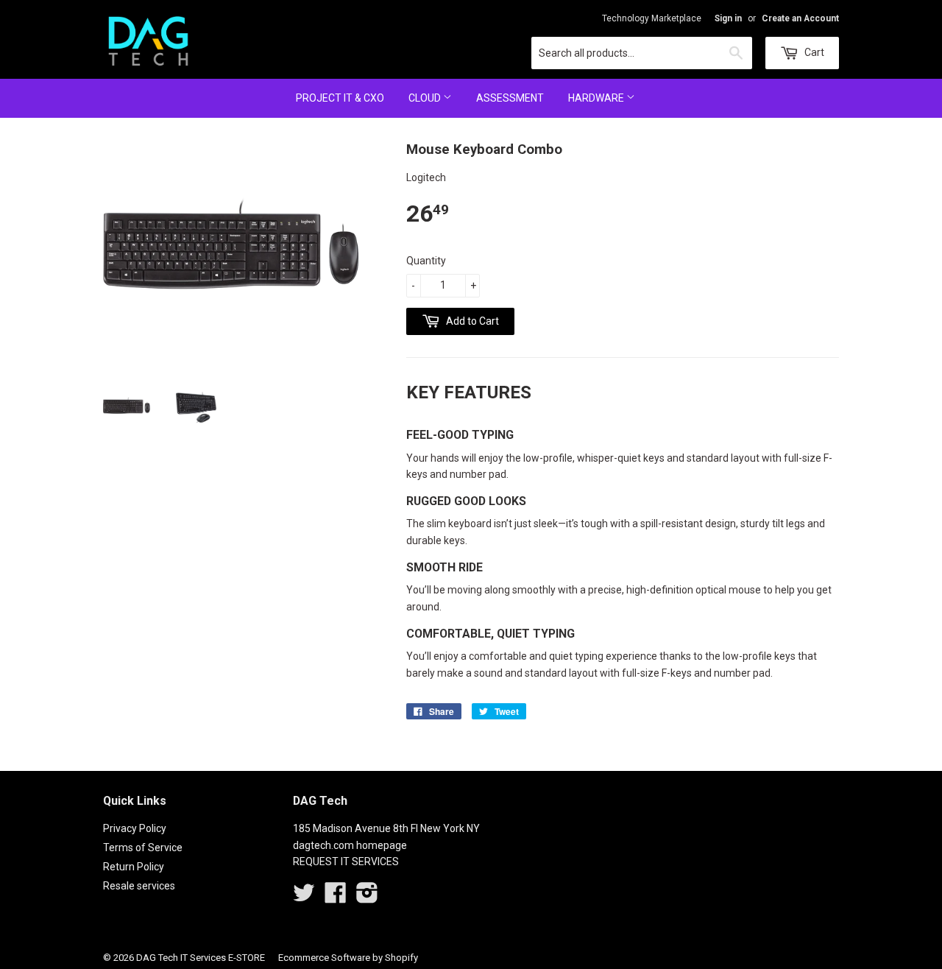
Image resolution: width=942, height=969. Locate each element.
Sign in (728, 18)
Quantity (426, 261)
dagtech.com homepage (350, 845)
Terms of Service (143, 847)
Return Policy (133, 867)
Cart (813, 52)
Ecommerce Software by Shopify (348, 957)
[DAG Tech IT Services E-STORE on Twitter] (304, 897)
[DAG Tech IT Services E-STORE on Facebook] (336, 897)
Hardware (597, 98)
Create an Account (800, 18)
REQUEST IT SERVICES (346, 861)
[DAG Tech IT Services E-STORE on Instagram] (367, 897)
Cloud (425, 98)
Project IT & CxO (340, 98)
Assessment (510, 98)
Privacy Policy (134, 828)
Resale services (139, 886)
